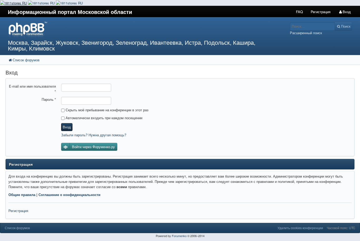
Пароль (49, 99)
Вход (67, 126)
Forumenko (179, 236)
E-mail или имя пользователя (32, 89)
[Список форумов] (134, 29)
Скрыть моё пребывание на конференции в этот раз (106, 109)
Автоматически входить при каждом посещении (103, 117)
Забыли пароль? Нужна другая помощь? (93, 134)
